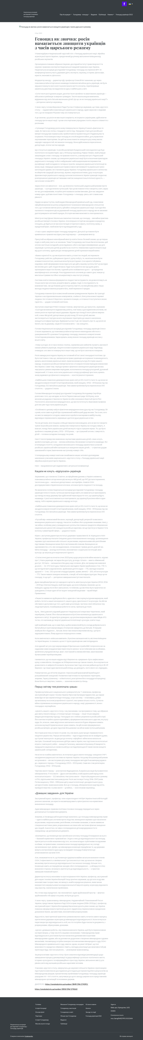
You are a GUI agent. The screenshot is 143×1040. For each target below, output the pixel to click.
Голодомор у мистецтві (68, 1008)
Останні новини (91, 1004)
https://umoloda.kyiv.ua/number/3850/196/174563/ (56, 989)
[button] (124, 4)
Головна (38, 1004)
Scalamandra (29, 1036)
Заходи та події (91, 1012)
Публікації (102, 14)
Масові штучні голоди (42, 1024)
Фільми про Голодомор (68, 1016)
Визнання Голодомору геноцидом (72, 1004)
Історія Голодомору (42, 1020)
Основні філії (39, 1012)
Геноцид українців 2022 (124, 14)
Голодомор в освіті (67, 1012)
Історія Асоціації (40, 1008)
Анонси (88, 1008)
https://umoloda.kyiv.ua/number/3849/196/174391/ (66, 984)
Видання (94, 14)
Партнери (38, 1016)
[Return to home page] (15, 14)
